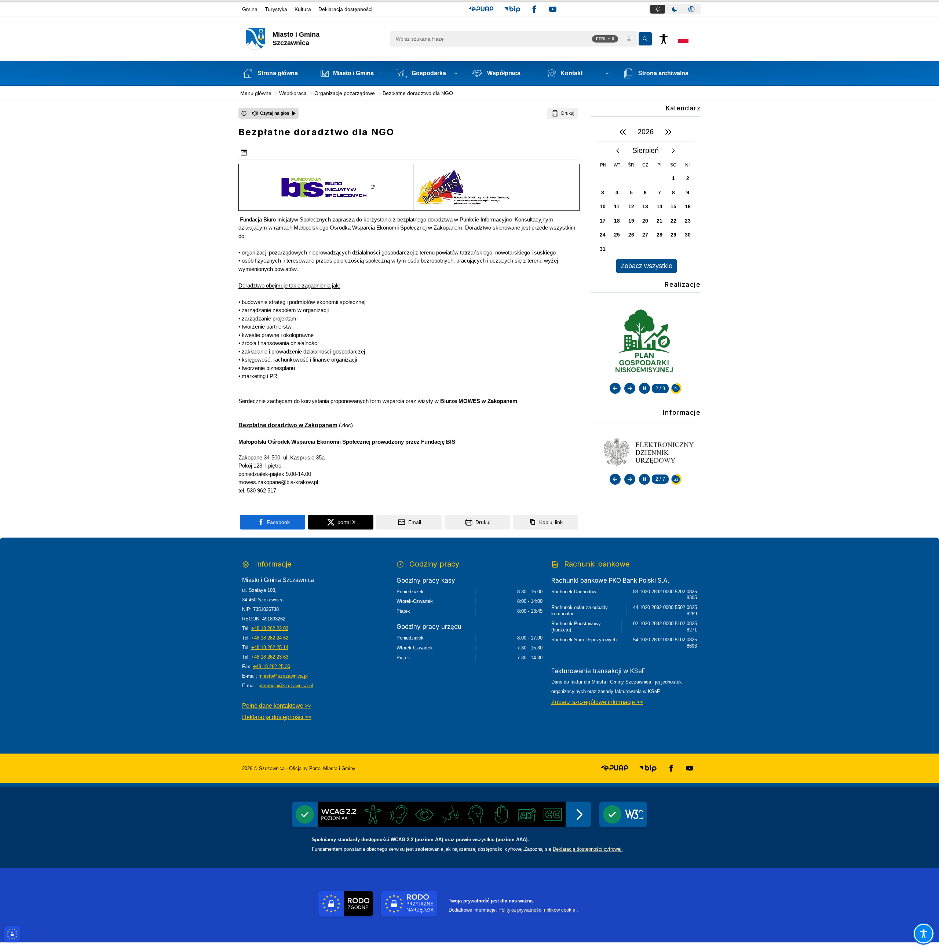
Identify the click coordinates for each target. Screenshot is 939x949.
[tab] (657, 9)
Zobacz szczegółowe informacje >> (597, 702)
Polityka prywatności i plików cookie (536, 910)
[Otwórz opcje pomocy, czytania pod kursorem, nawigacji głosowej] (923, 933)
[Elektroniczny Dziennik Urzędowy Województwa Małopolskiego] (645, 451)
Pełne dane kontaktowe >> (276, 706)
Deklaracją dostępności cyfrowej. (588, 849)
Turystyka (276, 9)
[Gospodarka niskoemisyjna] (645, 342)
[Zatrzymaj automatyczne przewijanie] (644, 388)
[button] (481, 9)
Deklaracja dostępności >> (276, 717)
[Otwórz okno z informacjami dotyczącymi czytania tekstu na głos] (243, 113)
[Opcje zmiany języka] (683, 39)
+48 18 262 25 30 (271, 666)
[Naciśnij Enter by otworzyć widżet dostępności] (663, 39)
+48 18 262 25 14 (269, 647)
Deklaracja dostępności (345, 9)
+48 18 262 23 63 (269, 657)
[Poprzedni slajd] (615, 388)
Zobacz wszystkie (646, 266)
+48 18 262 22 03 (269, 628)
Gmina (249, 9)
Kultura (303, 9)
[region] (646, 197)
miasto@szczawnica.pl (283, 676)
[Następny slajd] (629, 388)
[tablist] (675, 9)
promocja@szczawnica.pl (286, 685)
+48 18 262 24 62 (269, 638)
